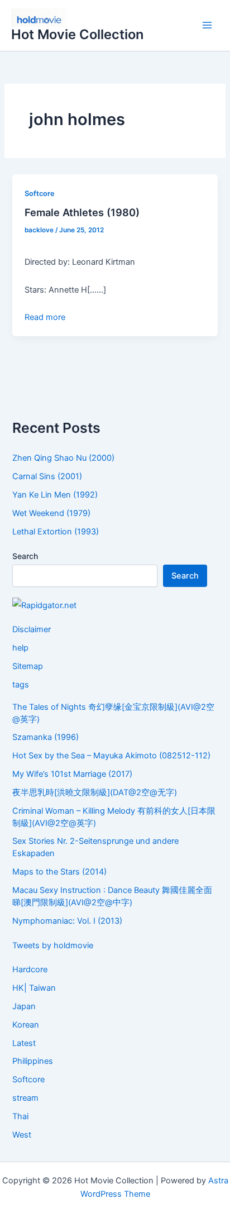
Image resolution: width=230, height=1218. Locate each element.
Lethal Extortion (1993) (55, 532)
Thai (20, 1116)
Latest (24, 1043)
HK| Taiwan (34, 988)
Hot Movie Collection (77, 34)
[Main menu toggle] (207, 25)
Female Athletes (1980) (82, 212)
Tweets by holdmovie (52, 945)
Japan (24, 1006)
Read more (45, 317)
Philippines (32, 1061)
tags (20, 685)
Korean (25, 1025)
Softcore (40, 193)
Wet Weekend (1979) (51, 513)
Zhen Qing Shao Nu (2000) (63, 458)
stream (25, 1098)
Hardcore (29, 969)
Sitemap (27, 666)
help (20, 648)
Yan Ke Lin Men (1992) (55, 495)
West (21, 1135)
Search (25, 556)
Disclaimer (31, 629)
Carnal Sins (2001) (47, 476)
